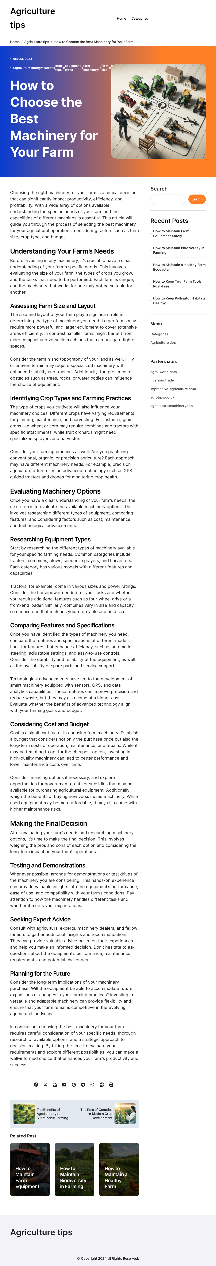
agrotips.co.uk (162, 397)
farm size (104, 68)
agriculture (22, 68)
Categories (139, 18)
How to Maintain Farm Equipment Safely (171, 233)
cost (49, 68)
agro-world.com (163, 372)
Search (159, 189)
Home (121, 18)
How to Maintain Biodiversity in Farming (178, 250)
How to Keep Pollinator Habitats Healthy (179, 300)
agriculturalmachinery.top (171, 406)
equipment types (73, 68)
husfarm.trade (162, 380)
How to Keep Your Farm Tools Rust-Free (177, 283)
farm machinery (91, 68)
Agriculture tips (163, 342)
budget (38, 68)
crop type (58, 68)
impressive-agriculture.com (173, 389)
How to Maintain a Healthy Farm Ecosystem (117, 1180)
